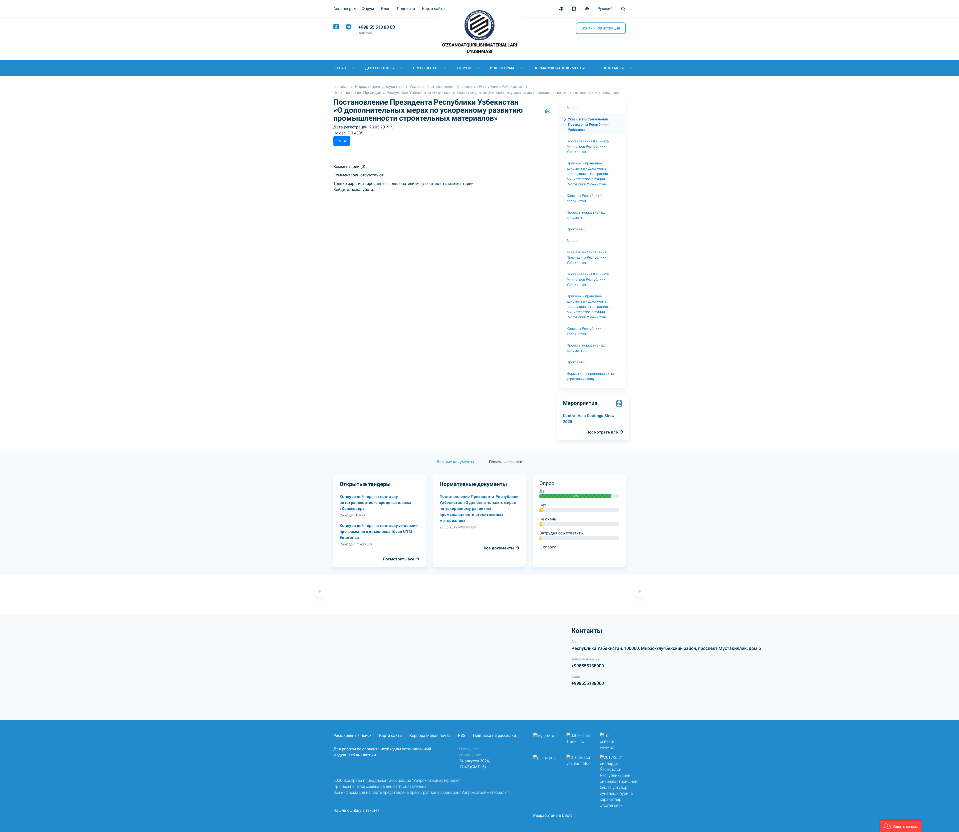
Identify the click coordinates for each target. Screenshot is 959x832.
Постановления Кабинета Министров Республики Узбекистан (588, 146)
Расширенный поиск (352, 735)
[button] (901, 826)
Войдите (341, 189)
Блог (385, 8)
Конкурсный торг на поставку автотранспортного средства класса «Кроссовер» (376, 502)
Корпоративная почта (430, 735)
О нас (340, 68)
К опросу (547, 547)
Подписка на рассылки (494, 735)
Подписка (406, 8)
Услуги (464, 68)
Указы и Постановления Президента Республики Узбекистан (466, 86)
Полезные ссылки (505, 461)
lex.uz (342, 140)
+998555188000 (587, 665)
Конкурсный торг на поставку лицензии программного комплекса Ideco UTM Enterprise (379, 531)
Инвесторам (502, 68)
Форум (368, 8)
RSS (462, 735)
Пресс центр (425, 68)
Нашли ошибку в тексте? (356, 810)
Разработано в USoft (552, 815)
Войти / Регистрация (600, 28)
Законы (573, 108)
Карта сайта (433, 8)
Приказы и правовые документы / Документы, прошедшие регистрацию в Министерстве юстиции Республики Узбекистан (589, 173)
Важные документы (455, 461)
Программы (576, 229)
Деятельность (379, 68)
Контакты (614, 68)
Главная (341, 86)
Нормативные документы (559, 68)
